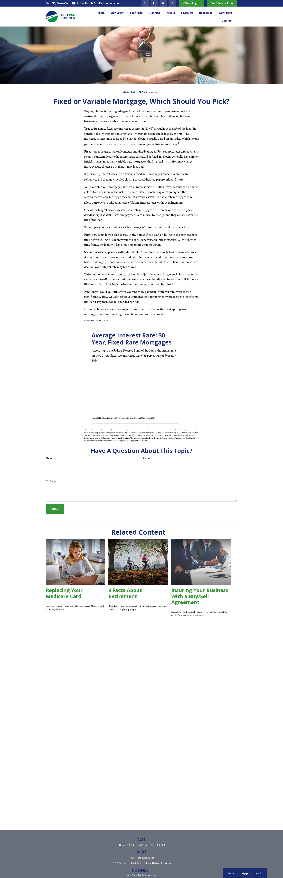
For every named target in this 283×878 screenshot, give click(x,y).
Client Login (191, 3)
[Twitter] (145, 3)
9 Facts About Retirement (125, 593)
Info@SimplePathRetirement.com (98, 3)
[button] (100, 12)
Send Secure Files (222, 3)
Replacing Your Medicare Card (64, 593)
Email (147, 458)
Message (51, 481)
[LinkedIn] (154, 3)
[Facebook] (172, 3)
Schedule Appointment (244, 873)
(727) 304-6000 (59, 3)
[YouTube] (163, 3)
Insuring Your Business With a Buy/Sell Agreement (199, 596)
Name (49, 458)
